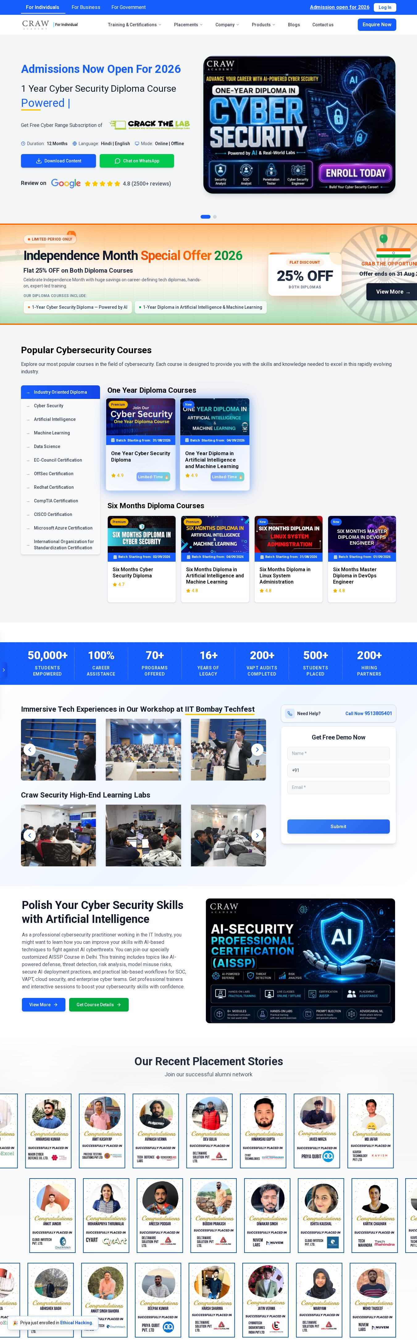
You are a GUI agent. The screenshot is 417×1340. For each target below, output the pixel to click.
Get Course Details (95, 1004)
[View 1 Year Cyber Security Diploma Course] (299, 125)
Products (261, 24)
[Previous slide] (29, 749)
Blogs (294, 24)
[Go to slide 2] (215, 217)
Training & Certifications (132, 24)
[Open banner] (3, 670)
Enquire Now (377, 24)
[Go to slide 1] (206, 217)
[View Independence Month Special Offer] (208, 274)
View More (40, 1004)
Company (225, 24)
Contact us (323, 24)
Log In (385, 7)
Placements (186, 24)
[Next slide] (257, 749)
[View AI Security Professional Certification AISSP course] (300, 960)
